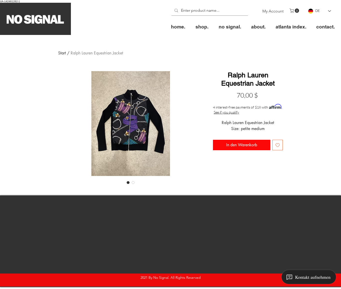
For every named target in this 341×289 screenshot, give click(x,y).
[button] (295, 10)
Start (62, 53)
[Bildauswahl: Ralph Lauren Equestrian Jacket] (128, 182)
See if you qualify (226, 112)
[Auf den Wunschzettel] (277, 145)
